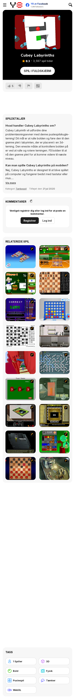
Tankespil (21, 188)
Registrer (29, 220)
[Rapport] (29, 86)
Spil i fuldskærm (37, 71)
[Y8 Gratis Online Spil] (16, 5)
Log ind (47, 220)
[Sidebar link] (4, 5)
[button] (10, 183)
